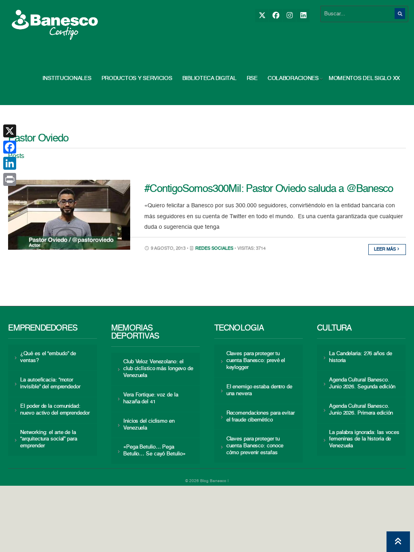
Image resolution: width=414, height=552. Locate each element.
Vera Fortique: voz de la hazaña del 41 (150, 398)
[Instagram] (289, 15)
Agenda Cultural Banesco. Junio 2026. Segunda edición (362, 383)
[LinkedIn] (303, 15)
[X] (261, 15)
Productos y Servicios (136, 78)
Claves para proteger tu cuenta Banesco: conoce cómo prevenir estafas (255, 445)
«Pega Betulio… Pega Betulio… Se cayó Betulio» (154, 451)
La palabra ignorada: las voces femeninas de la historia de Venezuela (364, 439)
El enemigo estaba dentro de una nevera (259, 390)
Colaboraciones (293, 78)
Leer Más (385, 249)
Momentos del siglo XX (364, 78)
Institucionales (66, 78)
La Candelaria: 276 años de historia (360, 357)
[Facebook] (275, 15)
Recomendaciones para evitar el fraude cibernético (260, 417)
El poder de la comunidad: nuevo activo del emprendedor (54, 410)
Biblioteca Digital (209, 78)
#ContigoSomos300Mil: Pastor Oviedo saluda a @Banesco (268, 189)
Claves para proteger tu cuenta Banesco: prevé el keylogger (255, 360)
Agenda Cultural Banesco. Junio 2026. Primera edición (361, 410)
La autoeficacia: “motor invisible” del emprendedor (50, 383)
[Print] (10, 179)
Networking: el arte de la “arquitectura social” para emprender (48, 439)
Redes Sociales (214, 249)
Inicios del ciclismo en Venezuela (149, 425)
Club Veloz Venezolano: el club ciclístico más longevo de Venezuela (158, 368)
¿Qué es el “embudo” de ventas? (48, 357)
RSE (252, 78)
